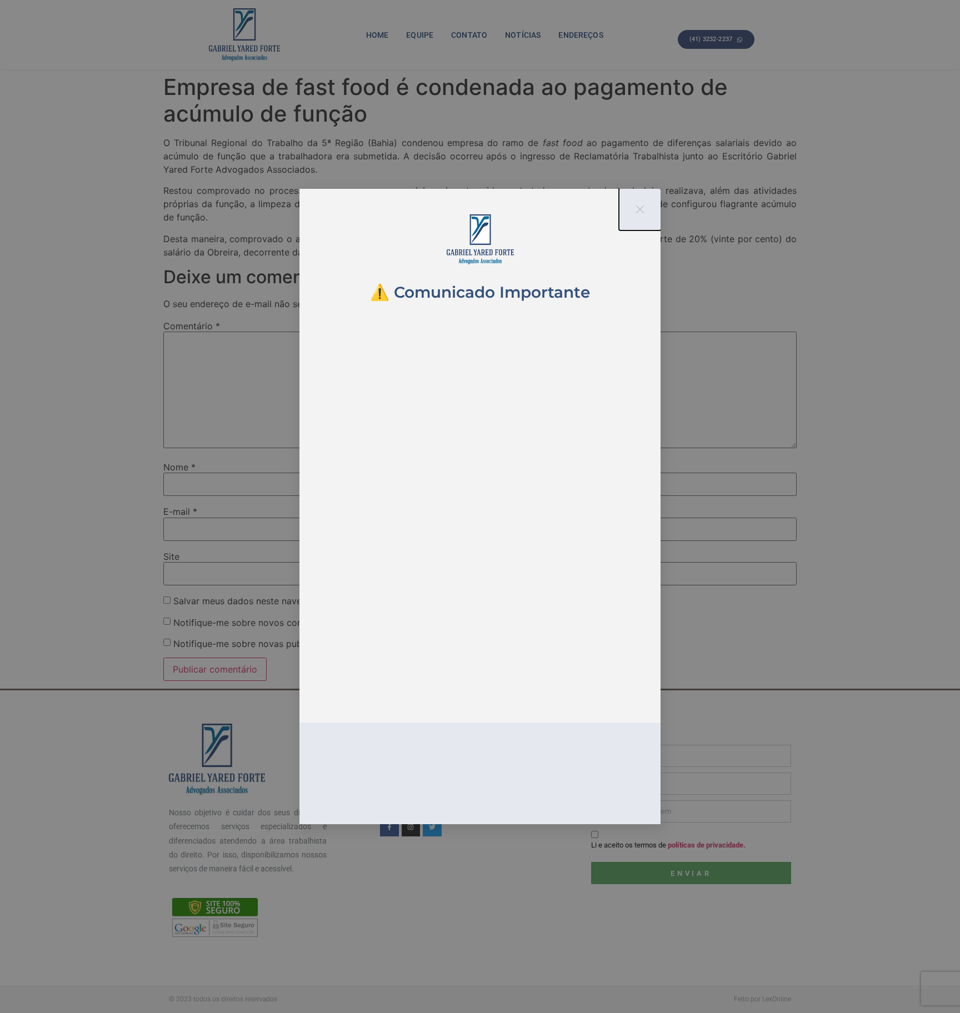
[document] (480, 506)
